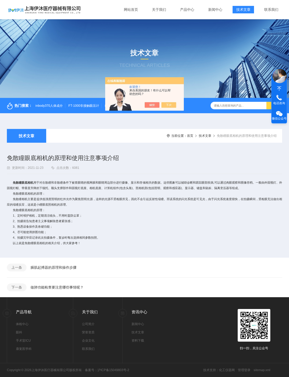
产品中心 (187, 10)
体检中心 (22, 324)
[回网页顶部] (279, 89)
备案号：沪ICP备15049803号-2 (107, 370)
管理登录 (244, 370)
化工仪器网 (227, 370)
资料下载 (138, 340)
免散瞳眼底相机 (23, 182)
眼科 (19, 332)
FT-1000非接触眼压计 (83, 105)
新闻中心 (215, 10)
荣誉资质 (88, 332)
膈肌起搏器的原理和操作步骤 (53, 267)
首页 (190, 135)
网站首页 (131, 10)
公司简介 (88, 324)
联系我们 (271, 10)
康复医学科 (24, 348)
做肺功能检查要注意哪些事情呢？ (57, 287)
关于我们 (159, 10)
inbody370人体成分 (49, 105)
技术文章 (243, 10)
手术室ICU (23, 340)
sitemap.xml (262, 370)
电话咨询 (279, 103)
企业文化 (88, 340)
